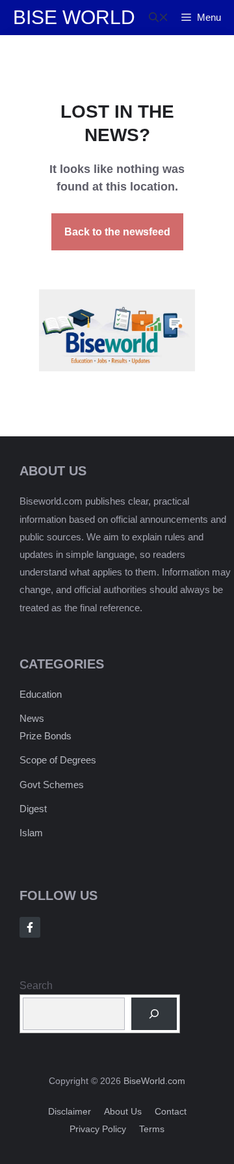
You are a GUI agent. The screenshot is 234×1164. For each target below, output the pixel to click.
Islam (31, 832)
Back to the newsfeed (117, 231)
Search (36, 985)
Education (41, 694)
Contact (171, 1111)
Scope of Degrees (58, 759)
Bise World (74, 17)
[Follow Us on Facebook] (30, 927)
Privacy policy (98, 1129)
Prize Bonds (46, 735)
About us (123, 1111)
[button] (158, 17)
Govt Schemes (52, 784)
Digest (33, 808)
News (32, 718)
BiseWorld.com (154, 1081)
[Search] (154, 1013)
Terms (151, 1129)
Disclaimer (69, 1111)
